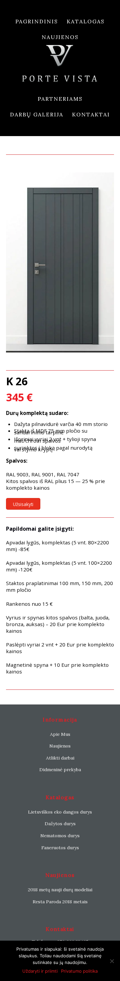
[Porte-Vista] (60, 68)
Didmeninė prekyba (60, 770)
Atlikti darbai (60, 758)
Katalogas (86, 21)
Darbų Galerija (36, 114)
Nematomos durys (60, 836)
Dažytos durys (60, 824)
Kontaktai (91, 114)
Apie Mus (60, 734)
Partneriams (60, 98)
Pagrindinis (36, 21)
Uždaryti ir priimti (40, 971)
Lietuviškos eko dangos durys (60, 812)
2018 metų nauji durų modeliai (60, 890)
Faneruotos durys (60, 848)
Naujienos (60, 37)
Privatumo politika (79, 971)
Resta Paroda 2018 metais (60, 902)
